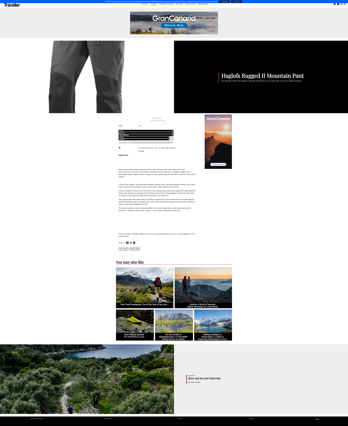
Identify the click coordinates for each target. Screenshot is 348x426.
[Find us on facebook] (335, 4)
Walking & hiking (135, 249)
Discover (191, 4)
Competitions (166, 4)
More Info (236, 1)
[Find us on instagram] (341, 4)
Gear (153, 4)
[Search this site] (345, 4)
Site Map (251, 418)
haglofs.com (123, 155)
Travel (145, 4)
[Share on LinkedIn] (134, 243)
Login (317, 419)
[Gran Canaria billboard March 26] (174, 23)
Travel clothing (123, 249)
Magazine (203, 4)
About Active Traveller (37, 418)
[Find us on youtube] (338, 4)
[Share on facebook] (127, 243)
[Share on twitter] (131, 243)
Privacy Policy (108, 418)
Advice (179, 4)
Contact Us (180, 418)
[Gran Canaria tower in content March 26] (218, 141)
